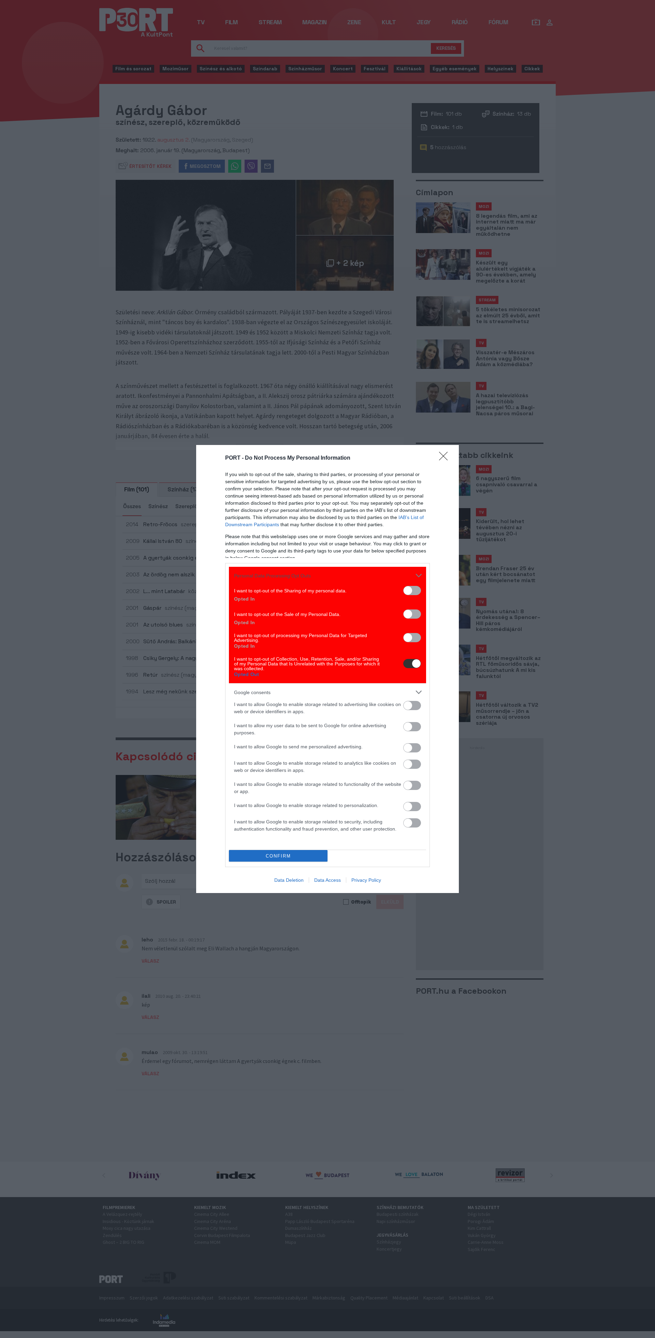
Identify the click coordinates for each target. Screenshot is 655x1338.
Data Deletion (289, 880)
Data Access (327, 880)
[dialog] (327, 669)
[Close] (445, 458)
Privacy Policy (366, 880)
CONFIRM (278, 856)
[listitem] (327, 575)
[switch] (412, 590)
